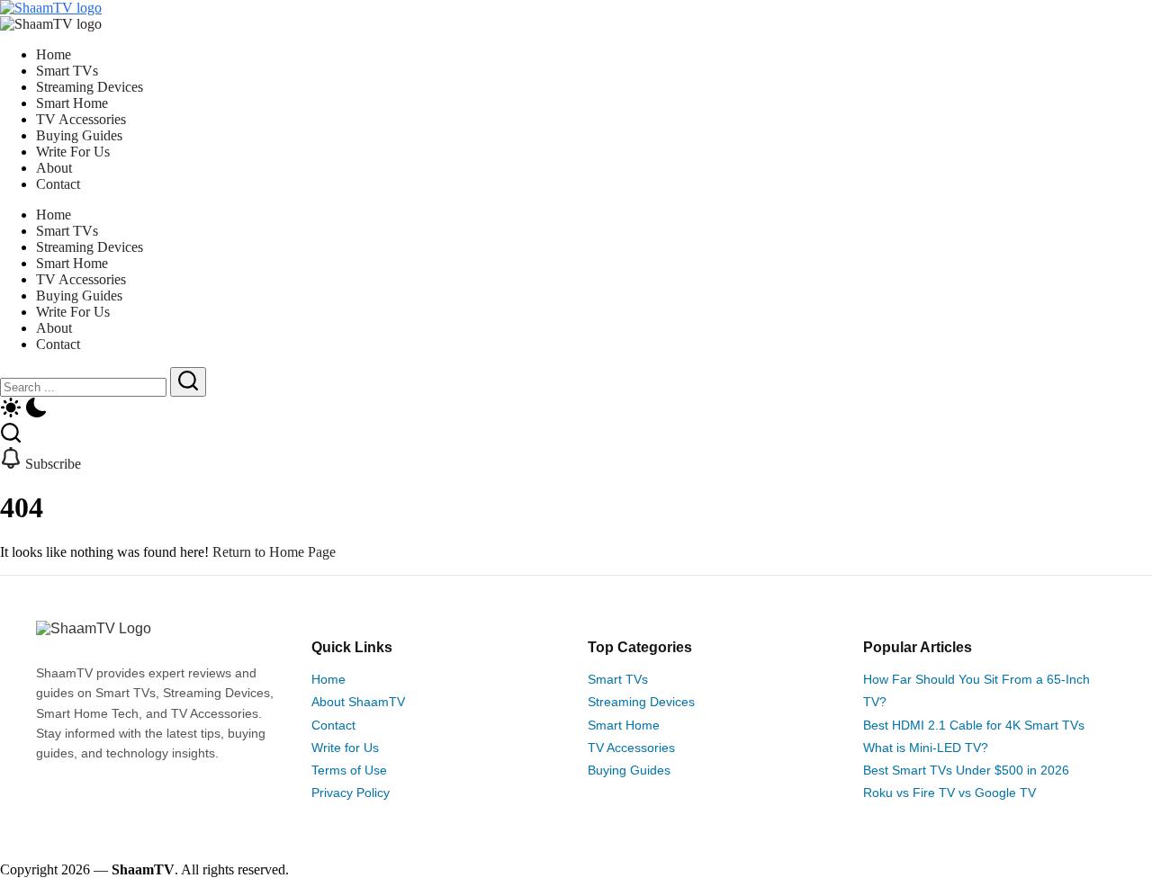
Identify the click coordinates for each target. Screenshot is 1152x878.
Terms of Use (349, 770)
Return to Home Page (274, 552)
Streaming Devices (641, 701)
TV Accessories (631, 747)
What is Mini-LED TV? (925, 747)
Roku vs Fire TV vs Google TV (949, 792)
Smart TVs (618, 679)
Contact (333, 725)
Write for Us (345, 747)
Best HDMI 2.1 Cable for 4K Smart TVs (973, 725)
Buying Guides (629, 770)
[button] (576, 409)
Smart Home (624, 725)
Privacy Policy (350, 792)
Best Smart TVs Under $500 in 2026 (966, 770)
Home (328, 679)
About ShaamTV (358, 701)
